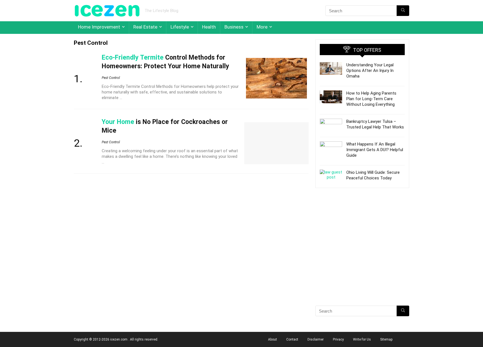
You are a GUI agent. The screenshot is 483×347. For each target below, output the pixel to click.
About (272, 339)
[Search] (403, 10)
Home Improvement (99, 27)
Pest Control (111, 78)
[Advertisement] (362, 256)
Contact (292, 339)
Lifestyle (180, 27)
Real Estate (145, 27)
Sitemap (386, 339)
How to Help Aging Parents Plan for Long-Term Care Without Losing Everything (371, 99)
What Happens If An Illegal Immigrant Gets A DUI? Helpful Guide (374, 150)
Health (209, 27)
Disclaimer (315, 339)
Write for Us (362, 339)
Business (233, 27)
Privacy (338, 339)
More (262, 27)
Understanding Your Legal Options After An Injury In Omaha (370, 70)
